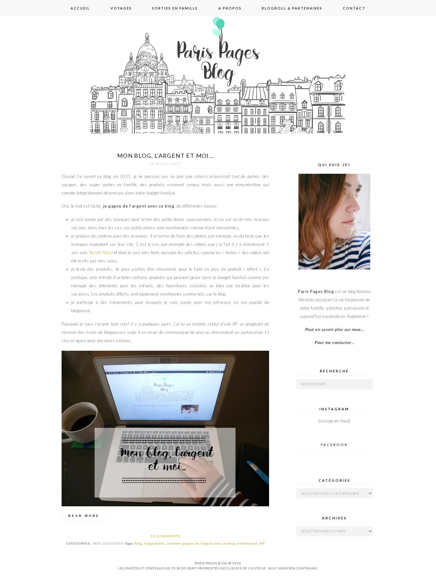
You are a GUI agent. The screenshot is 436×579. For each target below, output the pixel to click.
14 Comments (165, 536)
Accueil (80, 8)
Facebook (334, 445)
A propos (230, 8)
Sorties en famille (175, 8)
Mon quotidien (108, 543)
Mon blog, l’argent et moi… (165, 155)
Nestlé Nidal (101, 252)
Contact (354, 8)
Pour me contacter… (334, 342)
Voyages (121, 8)
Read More (84, 515)
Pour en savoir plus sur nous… (334, 329)
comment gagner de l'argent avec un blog (201, 543)
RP (262, 543)
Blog (138, 543)
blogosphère (154, 543)
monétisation (247, 543)
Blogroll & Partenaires (292, 8)
